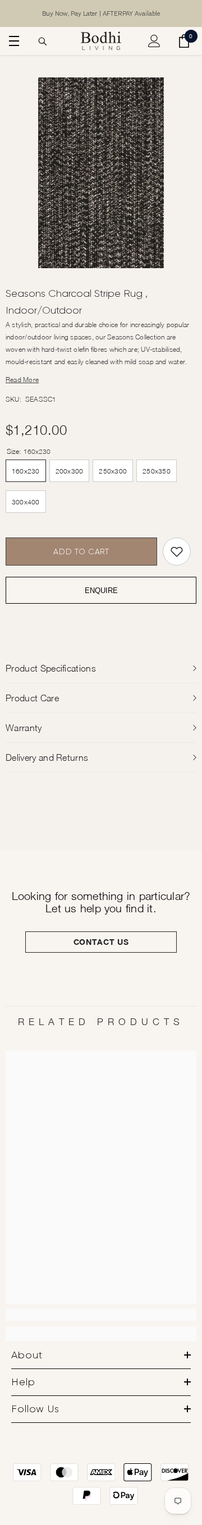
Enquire (101, 590)
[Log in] (154, 41)
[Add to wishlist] (177, 552)
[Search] (43, 41)
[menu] (12, 41)
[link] (101, 1314)
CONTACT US (101, 942)
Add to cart (81, 551)
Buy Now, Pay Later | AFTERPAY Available (101, 13)
